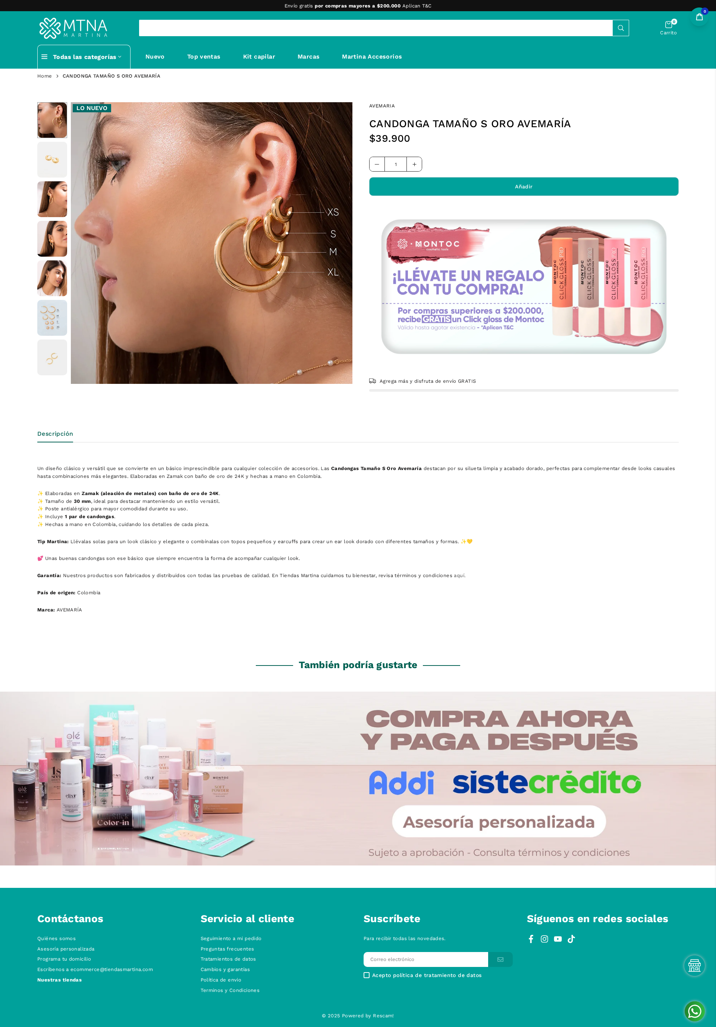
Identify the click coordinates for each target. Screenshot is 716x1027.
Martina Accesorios (372, 56)
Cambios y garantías (225, 969)
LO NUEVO (91, 108)
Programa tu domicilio (64, 959)
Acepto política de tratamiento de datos (426, 975)
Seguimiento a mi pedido (231, 938)
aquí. (459, 575)
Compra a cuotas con (357, 6)
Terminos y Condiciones (230, 990)
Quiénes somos (56, 938)
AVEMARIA (382, 106)
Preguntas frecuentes (227, 949)
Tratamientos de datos (228, 959)
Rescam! (383, 1015)
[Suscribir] (500, 959)
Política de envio (221, 980)
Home (44, 76)
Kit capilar (259, 56)
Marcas (309, 56)
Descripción (55, 433)
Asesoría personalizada (66, 949)
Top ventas (204, 56)
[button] (668, 28)
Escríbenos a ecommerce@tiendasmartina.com (95, 969)
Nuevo (155, 56)
